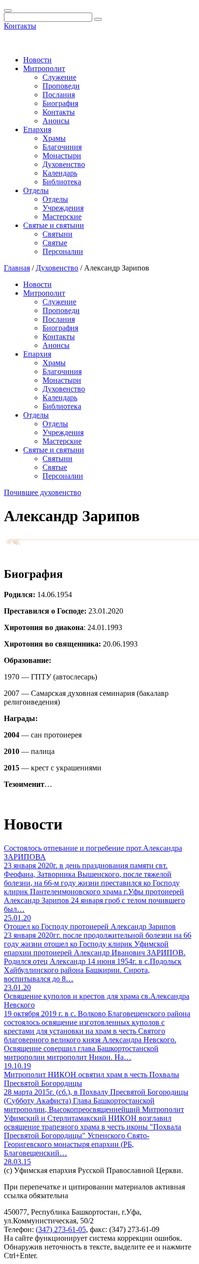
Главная (17, 268)
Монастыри (62, 155)
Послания (59, 94)
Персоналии (63, 251)
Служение (59, 77)
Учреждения (63, 208)
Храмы (54, 138)
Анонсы (56, 121)
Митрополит (44, 68)
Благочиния (62, 147)
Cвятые (55, 243)
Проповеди (61, 86)
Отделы (36, 190)
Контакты (20, 26)
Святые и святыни (53, 225)
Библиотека (62, 182)
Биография (60, 103)
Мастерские (62, 216)
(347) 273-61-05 (61, 1229)
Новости (37, 60)
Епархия (37, 129)
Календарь (60, 173)
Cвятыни (57, 234)
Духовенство (64, 164)
